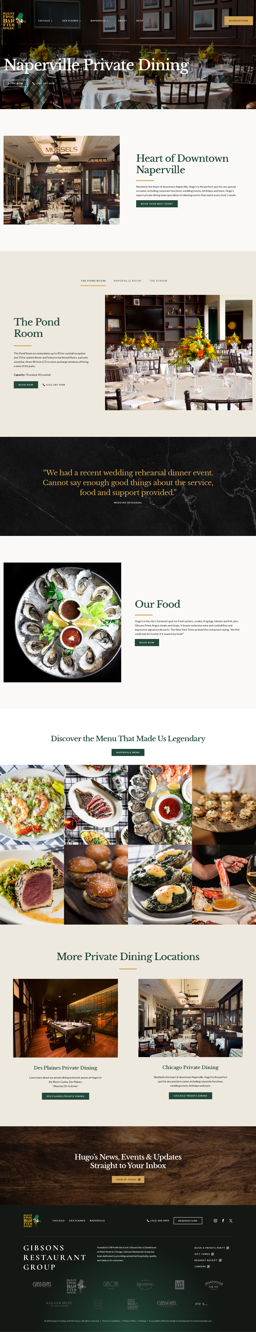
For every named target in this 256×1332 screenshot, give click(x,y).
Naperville (98, 20)
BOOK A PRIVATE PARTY (210, 1248)
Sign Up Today (127, 1179)
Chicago (44, 20)
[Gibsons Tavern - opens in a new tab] (166, 1304)
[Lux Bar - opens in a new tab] (179, 1285)
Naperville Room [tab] (127, 280)
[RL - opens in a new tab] (201, 1304)
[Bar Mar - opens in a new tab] (98, 1304)
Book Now (147, 642)
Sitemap (142, 1321)
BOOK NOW (15, 83)
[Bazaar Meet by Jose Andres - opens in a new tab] (59, 1304)
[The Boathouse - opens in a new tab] (214, 1285)
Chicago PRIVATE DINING (190, 1095)
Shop (139, 20)
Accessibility (155, 1321)
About (122, 20)
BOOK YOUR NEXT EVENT (157, 203)
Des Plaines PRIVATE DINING (65, 1096)
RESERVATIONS (238, 20)
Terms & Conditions (111, 1321)
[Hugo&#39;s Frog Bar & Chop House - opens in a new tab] (132, 1304)
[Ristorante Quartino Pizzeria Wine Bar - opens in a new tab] (145, 1285)
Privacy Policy (129, 1321)
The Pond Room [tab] (93, 280)
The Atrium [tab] (158, 280)
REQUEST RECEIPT (206, 1260)
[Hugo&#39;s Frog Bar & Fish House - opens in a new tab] (76, 1286)
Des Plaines (70, 20)
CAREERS (200, 1266)
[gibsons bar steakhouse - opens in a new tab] (42, 1285)
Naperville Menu (128, 752)
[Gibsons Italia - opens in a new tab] (111, 1285)
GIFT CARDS (202, 1254)
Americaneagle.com (203, 1321)
